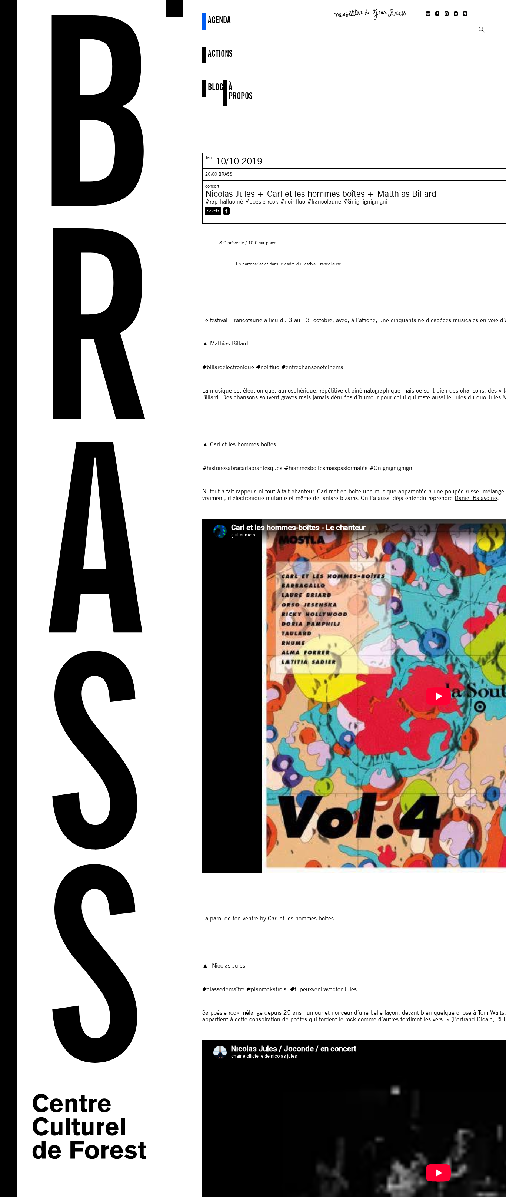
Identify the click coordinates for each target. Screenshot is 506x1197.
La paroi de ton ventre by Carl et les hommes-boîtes (268, 918)
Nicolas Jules (230, 965)
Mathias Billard (231, 343)
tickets (213, 211)
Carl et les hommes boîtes (243, 444)
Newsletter (370, 13)
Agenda (209, 19)
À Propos (229, 91)
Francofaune (246, 320)
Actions (209, 53)
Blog (209, 86)
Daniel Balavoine (476, 498)
